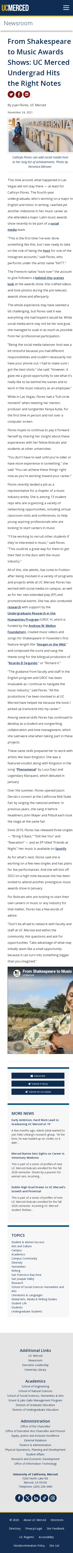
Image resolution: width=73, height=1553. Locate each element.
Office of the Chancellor (35, 1426)
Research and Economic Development (35, 1459)
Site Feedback (55, 1528)
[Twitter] (27, 1498)
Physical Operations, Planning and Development (35, 1449)
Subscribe (39, 1076)
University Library (35, 1369)
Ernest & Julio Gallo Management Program (35, 1400)
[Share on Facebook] (18, 94)
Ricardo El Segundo (23, 663)
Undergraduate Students (26, 1311)
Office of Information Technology (35, 1463)
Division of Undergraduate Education (35, 1409)
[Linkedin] (36, 1498)
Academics (18, 1254)
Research (17, 1283)
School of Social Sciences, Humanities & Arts (35, 1395)
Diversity (16, 1262)
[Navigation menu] (66, 8)
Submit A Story (40, 1083)
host (46, 251)
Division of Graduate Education (35, 1405)
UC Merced (35, 1355)
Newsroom (18, 24)
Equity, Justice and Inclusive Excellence (35, 1435)
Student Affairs (35, 1454)
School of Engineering (35, 1386)
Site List (54, 1545)
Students (17, 1307)
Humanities (18, 1266)
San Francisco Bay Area (26, 1275)
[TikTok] (44, 1498)
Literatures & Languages (27, 1295)
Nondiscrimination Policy (29, 1545)
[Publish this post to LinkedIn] (26, 94)
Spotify (60, 848)
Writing (15, 1270)
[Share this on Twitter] (11, 94)
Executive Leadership (35, 1365)
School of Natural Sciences (35, 1391)
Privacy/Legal (33, 1528)
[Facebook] (19, 1498)
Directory (15, 1528)
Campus (16, 1250)
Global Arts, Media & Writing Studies (34, 1299)
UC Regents (26, 1537)
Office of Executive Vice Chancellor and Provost (35, 1431)
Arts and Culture (21, 1246)
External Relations (35, 1440)
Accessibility (46, 1537)
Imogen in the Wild (51, 644)
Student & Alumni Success (27, 1242)
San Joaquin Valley (22, 1279)
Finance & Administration (35, 1445)
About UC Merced (35, 1520)
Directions (57, 1520)
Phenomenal (26, 769)
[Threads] (53, 1498)
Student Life (19, 1303)
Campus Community (24, 1258)
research (14, 607)
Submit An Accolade (40, 1091)
